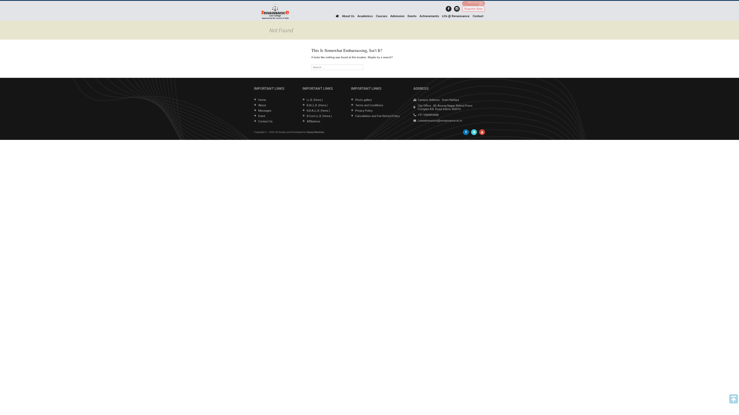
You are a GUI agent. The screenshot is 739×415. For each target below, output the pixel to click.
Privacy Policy (364, 110)
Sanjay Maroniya (315, 132)
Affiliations (313, 121)
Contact (478, 16)
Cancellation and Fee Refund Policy (377, 116)
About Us (348, 16)
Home (262, 100)
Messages (264, 110)
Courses (381, 16)
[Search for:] (369, 67)
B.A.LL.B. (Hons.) (317, 105)
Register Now (473, 8)
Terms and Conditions (369, 105)
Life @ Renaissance (456, 16)
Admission (397, 16)
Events (412, 16)
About (262, 105)
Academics (365, 16)
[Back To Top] (733, 398)
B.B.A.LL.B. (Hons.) (318, 110)
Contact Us (265, 121)
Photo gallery (363, 100)
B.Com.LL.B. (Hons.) (319, 116)
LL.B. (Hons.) (315, 100)
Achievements (429, 16)
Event (261, 116)
